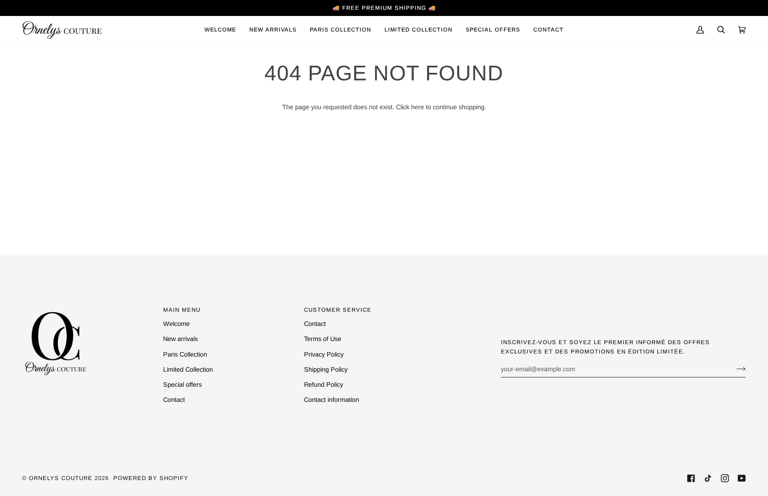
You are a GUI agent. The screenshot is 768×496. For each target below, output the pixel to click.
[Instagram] (725, 478)
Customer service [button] (338, 309)
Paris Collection (185, 354)
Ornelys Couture (60, 478)
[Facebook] (691, 478)
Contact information (331, 399)
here (417, 107)
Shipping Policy (326, 369)
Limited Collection (188, 369)
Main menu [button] (181, 309)
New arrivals (180, 338)
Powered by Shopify (150, 478)
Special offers (182, 384)
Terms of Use (322, 338)
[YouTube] (742, 478)
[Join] (734, 369)
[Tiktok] (708, 478)
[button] (340, 30)
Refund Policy (323, 384)
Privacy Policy (324, 354)
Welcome (176, 323)
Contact (174, 399)
